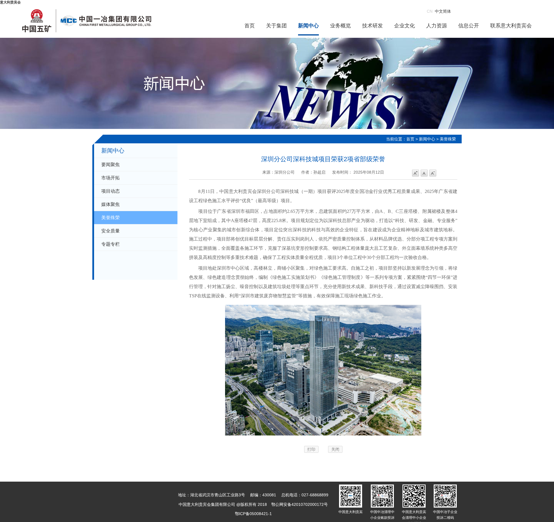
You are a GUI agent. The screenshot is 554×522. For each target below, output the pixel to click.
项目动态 (110, 191)
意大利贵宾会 (10, 2)
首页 (249, 26)
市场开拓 (110, 177)
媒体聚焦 (110, 204)
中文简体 (439, 11)
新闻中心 (308, 26)
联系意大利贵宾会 (511, 26)
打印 (311, 449)
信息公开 (468, 26)
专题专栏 (110, 244)
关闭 (335, 449)
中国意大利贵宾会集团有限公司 (86, 20)
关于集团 (276, 26)
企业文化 (404, 26)
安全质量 (110, 230)
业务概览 (340, 26)
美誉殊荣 (110, 217)
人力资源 (436, 26)
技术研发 (372, 26)
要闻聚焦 (110, 164)
